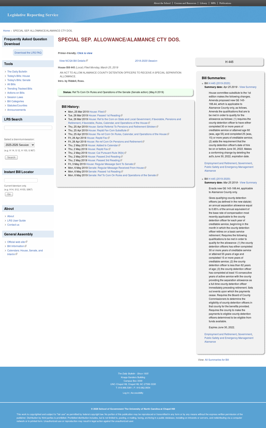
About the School (162, 3)
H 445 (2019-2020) (219, 83)
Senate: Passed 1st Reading (105, 171)
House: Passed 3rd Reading (105, 160)
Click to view (84, 53)
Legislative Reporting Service (32, 15)
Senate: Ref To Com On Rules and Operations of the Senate (123, 175)
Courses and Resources (185, 3)
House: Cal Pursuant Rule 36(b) (107, 152)
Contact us (13, 224)
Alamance (210, 170)
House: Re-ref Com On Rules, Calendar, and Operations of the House (128, 134)
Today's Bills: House (18, 75)
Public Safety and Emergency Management (228, 166)
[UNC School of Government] (78, 3)
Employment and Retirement (220, 163)
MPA (213, 3)
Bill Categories (15, 101)
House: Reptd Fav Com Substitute (108, 130)
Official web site (17, 242)
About (10, 216)
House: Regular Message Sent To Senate (110, 164)
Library (203, 3)
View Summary (247, 87)
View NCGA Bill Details (73, 60)
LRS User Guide (16, 220)
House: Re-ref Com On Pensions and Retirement (115, 141)
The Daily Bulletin (17, 71)
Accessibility (137, 392)
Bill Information (17, 246)
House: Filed (97, 111)
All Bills (11, 84)
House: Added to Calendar (104, 145)
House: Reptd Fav (98, 137)
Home (6, 30)
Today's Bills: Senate (19, 80)
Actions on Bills (16, 92)
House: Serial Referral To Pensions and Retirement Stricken (123, 126)
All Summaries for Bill (217, 359)
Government (245, 163)
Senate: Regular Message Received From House (117, 167)
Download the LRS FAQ (28, 52)
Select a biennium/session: (19, 139)
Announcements (16, 109)
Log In (126, 392)
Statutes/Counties (17, 105)
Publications (225, 3)
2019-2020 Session (146, 60)
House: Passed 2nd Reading (105, 156)
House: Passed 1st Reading (106, 115)
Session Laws (15, 97)
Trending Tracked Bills (19, 88)
